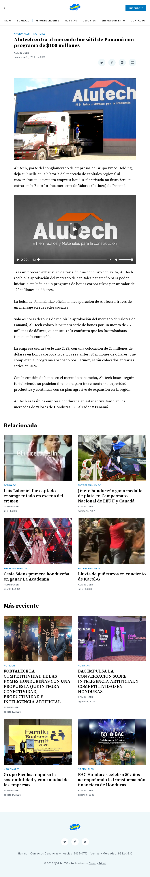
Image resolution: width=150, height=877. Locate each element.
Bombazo (23, 20)
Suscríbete (135, 8)
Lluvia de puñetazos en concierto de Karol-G (112, 576)
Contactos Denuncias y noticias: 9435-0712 (59, 853)
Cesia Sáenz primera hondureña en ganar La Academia (36, 576)
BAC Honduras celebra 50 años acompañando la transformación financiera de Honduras (111, 780)
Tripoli (102, 863)
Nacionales (22, 33)
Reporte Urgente (47, 20)
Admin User (21, 52)
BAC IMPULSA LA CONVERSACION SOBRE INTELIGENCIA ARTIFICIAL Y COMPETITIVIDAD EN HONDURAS (108, 681)
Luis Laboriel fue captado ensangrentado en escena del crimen (33, 496)
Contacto (138, 20)
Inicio (7, 20)
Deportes (89, 20)
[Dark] (5, 8)
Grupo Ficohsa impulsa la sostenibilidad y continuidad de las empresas (36, 780)
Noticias (71, 20)
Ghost (92, 863)
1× (109, 259)
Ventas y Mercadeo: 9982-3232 (112, 853)
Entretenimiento (113, 20)
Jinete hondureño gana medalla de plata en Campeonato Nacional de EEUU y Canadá (110, 496)
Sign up (22, 853)
